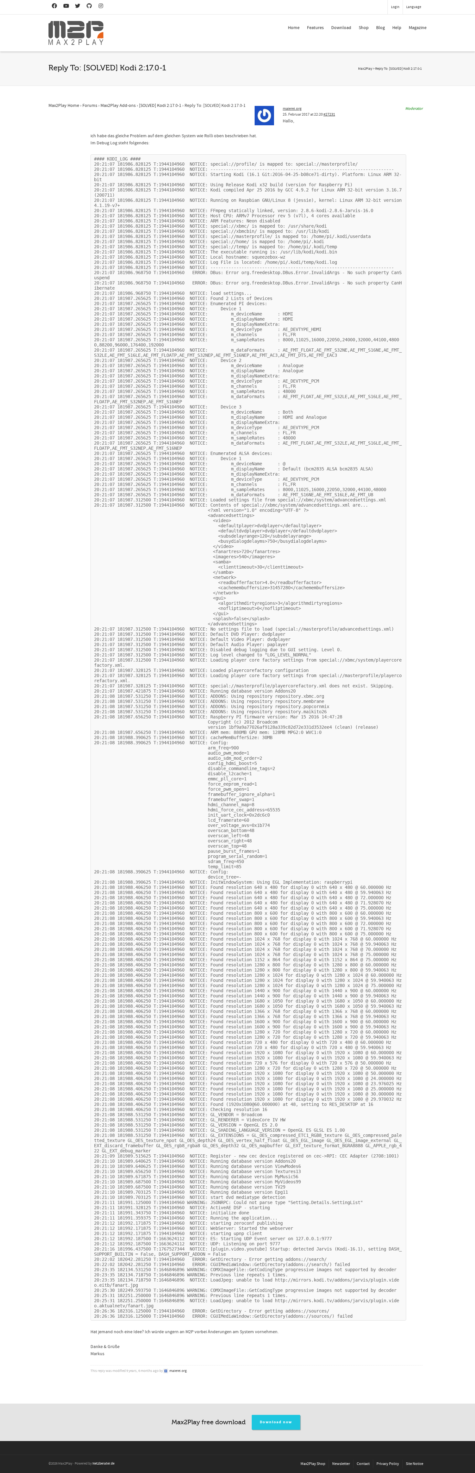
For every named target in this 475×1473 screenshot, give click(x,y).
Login (395, 7)
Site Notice (414, 1463)
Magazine (418, 28)
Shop (364, 28)
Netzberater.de (103, 1463)
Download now (276, 1422)
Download (341, 28)
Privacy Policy (387, 1463)
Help (396, 28)
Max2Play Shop (313, 1463)
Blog (380, 28)
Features (315, 28)
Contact (363, 1463)
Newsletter (341, 1463)
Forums (89, 105)
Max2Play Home (63, 105)
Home (294, 28)
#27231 (329, 114)
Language (413, 7)
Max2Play (365, 69)
